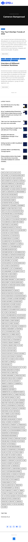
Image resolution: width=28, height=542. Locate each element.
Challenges (14, 224)
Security (17, 463)
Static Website (14, 479)
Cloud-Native (15, 235)
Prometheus (12, 449)
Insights (4, 380)
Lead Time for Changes (8, 397)
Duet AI (23, 309)
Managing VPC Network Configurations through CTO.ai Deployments (9, 136)
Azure (16, 202)
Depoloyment (5, 282)
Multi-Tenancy (6, 413)
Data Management (7, 271)
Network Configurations (9, 416)
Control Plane (15, 58)
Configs (20, 243)
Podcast (4, 443)
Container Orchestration (9, 249)
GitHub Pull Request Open (9, 345)
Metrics (4, 405)
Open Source (5, 424)
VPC (3, 496)
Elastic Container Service (9, 315)
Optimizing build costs (17, 427)
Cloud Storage (14, 232)
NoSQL (3, 422)
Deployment (13, 274)
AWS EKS (22, 180)
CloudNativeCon (6, 238)
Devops (3, 58)
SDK (24, 460)
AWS (3, 178)
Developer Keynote (7, 290)
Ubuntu (11, 493)
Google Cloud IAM (7, 353)
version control (6, 504)
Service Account (6, 468)
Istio (10, 380)
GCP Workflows (10, 331)
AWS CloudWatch (6, 180)
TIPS (14, 482)
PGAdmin (4, 430)
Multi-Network (14, 411)
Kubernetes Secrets (18, 391)
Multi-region (15, 413)
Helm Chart (5, 361)
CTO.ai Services (6, 221)
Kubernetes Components (8, 389)
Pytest (10, 452)
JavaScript (16, 380)
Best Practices (13, 208)
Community (13, 243)
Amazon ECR (11, 191)
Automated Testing (7, 202)
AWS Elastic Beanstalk (8, 183)
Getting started (6, 337)
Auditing (13, 197)
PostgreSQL (12, 443)
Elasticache (21, 315)
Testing (17, 487)
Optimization (5, 427)
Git (14, 337)
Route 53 (19, 460)
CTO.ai (7, 216)
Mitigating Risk (6, 408)
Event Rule (5, 323)
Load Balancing (6, 400)
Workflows (16, 498)
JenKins (4, 383)
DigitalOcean (18, 293)
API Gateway (5, 175)
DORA (7, 265)
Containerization (19, 252)
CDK (20, 208)
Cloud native (14, 60)
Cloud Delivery (21, 230)
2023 (3, 172)
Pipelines (13, 441)
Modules (14, 408)
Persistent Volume (20, 438)
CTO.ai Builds (14, 216)
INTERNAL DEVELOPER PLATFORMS (10, 369)
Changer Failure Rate (8, 227)
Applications (5, 197)
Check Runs (5, 230)
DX (11, 268)
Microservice (12, 405)
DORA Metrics (14, 265)
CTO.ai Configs (6, 219)
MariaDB (21, 400)
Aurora (20, 197)
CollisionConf (16, 241)
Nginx (19, 419)
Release (4, 457)
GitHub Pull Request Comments (10, 342)
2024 (7, 172)
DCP (3, 265)
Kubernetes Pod (6, 391)
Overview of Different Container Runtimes (10, 64)
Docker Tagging (15, 304)
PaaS (24, 430)
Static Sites (5, 479)
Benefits (4, 208)
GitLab (20, 345)
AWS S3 (12, 186)
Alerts (3, 191)
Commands (5, 243)
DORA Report (5, 268)
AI (11, 172)
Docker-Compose (6, 306)
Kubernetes (22, 58)
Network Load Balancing (9, 419)
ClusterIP (16, 238)
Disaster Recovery (20, 295)
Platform (21, 441)
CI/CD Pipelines (18, 213)
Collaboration (6, 241)
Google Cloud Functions (9, 350)
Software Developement (14, 471)
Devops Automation (7, 293)
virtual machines (18, 504)
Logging (15, 400)
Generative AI (5, 334)
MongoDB (22, 408)
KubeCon (10, 383)
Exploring (14, 326)
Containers (5, 254)
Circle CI (12, 230)
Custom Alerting (6, 263)
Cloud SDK (4, 232)
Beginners (21, 205)
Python (16, 452)
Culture (15, 260)
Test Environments (7, 487)
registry (12, 501)
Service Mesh (16, 468)
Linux (17, 397)
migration (4, 501)
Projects (4, 449)
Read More (5, 53)
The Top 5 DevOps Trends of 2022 (13, 33)
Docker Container (19, 298)
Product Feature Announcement (11, 446)
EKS (7, 312)
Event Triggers (14, 323)
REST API (8, 454)
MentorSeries (19, 402)
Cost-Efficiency (6, 260)
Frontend (19, 328)
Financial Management (8, 328)
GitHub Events (16, 339)
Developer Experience (8, 287)
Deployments (20, 279)
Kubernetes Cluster (7, 386)
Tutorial (4, 493)
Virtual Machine (10, 496)
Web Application (6, 498)
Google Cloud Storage (8, 356)
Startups (21, 474)
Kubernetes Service (7, 394)
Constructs (5, 246)
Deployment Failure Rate (9, 276)
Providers (21, 449)
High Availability (6, 364)
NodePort (16, 422)
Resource (11, 460)
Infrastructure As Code (8, 378)
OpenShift (14, 424)
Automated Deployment (8, 200)
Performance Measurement (9, 435)
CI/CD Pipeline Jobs (7, 213)
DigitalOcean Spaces (7, 295)
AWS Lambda (5, 186)
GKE (18, 331)
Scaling (4, 463)
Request (20, 457)
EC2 (3, 312)
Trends (21, 490)
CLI (2, 216)
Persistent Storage (7, 438)
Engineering (5, 317)
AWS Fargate (19, 183)
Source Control (6, 474)
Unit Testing (18, 493)
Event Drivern (15, 320)
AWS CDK (8, 178)
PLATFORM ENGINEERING (15, 430)
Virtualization (21, 496)
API (19, 172)
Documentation (14, 309)
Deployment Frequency (8, 279)
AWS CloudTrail (17, 178)
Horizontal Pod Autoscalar (10, 367)
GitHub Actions (6, 339)
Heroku (12, 361)
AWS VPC (18, 186)
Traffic (15, 490)
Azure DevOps (5, 205)
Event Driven (5, 320)
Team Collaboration (7, 485)
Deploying (4, 274)
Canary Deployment (17, 221)
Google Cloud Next (19, 353)
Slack (3, 471)
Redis (19, 454)
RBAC (21, 452)
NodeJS (9, 422)
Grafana (19, 356)
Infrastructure (20, 375)
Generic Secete (15, 334)
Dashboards (18, 268)
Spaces (15, 474)
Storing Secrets (6, 482)
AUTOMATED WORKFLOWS (17, 175)
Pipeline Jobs (5, 441)
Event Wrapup (6, 326)
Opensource (22, 424)
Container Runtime (5, 60)
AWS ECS (16, 180)
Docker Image (17, 301)
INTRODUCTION (5, 372)
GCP (3, 331)
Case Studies (5, 224)
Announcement (20, 191)
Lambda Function (19, 394)
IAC (20, 367)
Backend (13, 205)
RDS (3, 454)
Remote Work (12, 457)
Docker (10, 298)
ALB (15, 172)
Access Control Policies (18, 189)
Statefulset (19, 476)
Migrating (20, 405)
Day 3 (22, 271)
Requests (4, 460)
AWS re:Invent (5, 189)
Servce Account (6, 465)
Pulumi (4, 452)
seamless (19, 501)
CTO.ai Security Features (19, 219)
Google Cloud (12, 348)
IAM (24, 367)
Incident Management (8, 375)
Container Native (15, 246)
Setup (24, 468)
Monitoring (5, 411)
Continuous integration (17, 254)
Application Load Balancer (9, 194)
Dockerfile (16, 306)
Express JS (22, 326)
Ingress (19, 378)
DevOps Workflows (16, 282)
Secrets (10, 463)
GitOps (3, 348)
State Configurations (8, 476)
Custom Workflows (18, 263)
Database (16, 271)
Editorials (8, 58)
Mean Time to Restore (8, 402)
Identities (14, 372)
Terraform (18, 485)
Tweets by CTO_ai (5, 516)
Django (4, 298)
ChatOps (18, 227)
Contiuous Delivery (7, 257)
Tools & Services (6, 490)
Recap (14, 454)
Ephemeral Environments (18, 317)
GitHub (19, 337)
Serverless (16, 465)
